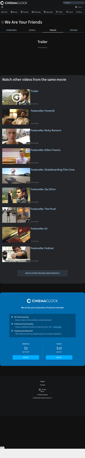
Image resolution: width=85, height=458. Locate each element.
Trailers (60, 12)
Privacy (44, 390)
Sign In (80, 7)
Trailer (52, 30)
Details (32, 30)
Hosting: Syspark (42, 395)
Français (42, 385)
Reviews (73, 30)
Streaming (37, 12)
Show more (57, 327)
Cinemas (25, 12)
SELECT (26, 357)
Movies (15, 12)
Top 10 (71, 12)
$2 (25, 351)
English (42, 381)
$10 (59, 351)
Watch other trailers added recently (42, 273)
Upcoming (49, 12)
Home (5, 12)
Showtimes (11, 30)
